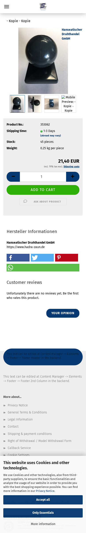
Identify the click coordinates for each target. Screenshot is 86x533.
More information (43, 524)
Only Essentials (43, 513)
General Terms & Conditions (27, 412)
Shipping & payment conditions (30, 434)
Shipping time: (17, 131)
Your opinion (62, 313)
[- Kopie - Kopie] (43, 61)
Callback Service (19, 448)
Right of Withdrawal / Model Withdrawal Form (39, 441)
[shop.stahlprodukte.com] (43, 6)
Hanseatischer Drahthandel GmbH (72, 34)
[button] (13, 177)
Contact (13, 426)
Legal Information (20, 419)
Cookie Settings (19, 455)
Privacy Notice (45, 491)
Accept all (43, 500)
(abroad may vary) (50, 135)
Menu (6, 6)
